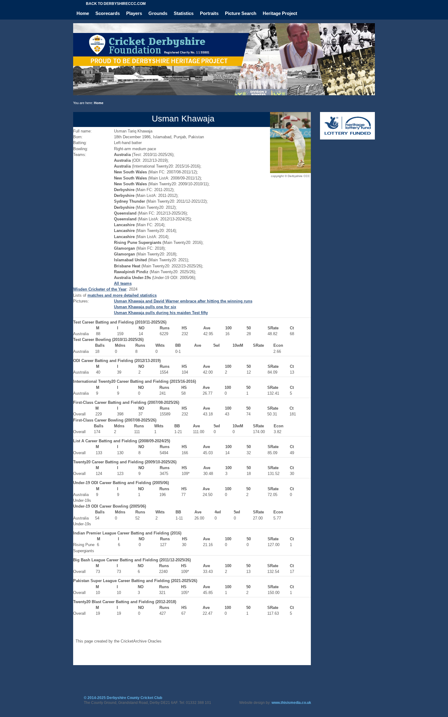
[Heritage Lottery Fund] (347, 138)
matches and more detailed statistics (122, 295)
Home (82, 13)
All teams (123, 283)
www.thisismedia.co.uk (291, 703)
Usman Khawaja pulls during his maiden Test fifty (161, 312)
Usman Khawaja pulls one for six (145, 307)
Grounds (157, 13)
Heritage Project (280, 13)
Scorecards (107, 13)
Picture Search (240, 13)
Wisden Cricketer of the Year (99, 289)
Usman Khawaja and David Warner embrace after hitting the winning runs (183, 301)
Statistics (184, 13)
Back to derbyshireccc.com (116, 4)
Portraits (209, 13)
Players (134, 13)
